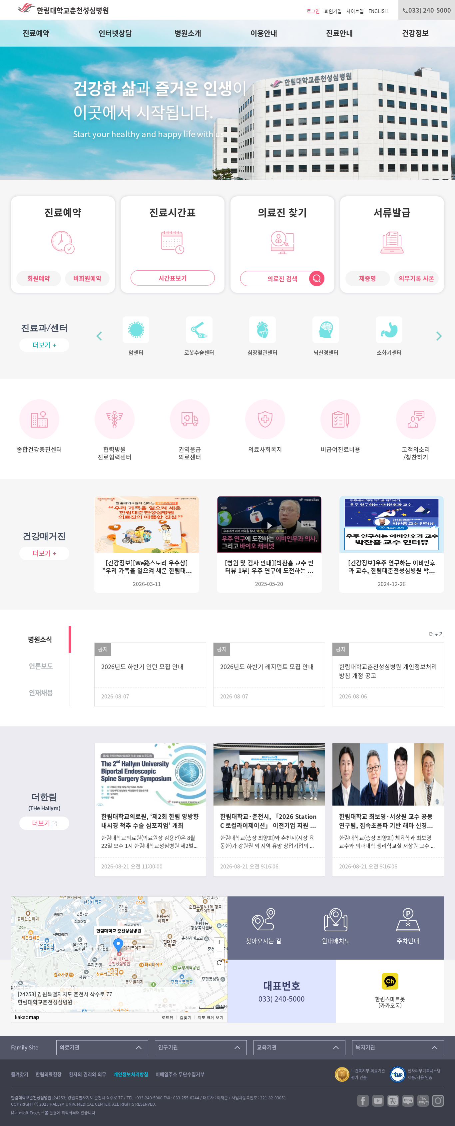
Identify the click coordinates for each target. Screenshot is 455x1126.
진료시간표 (172, 213)
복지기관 (365, 1047)
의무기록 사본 (416, 279)
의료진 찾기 (282, 213)
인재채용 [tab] (41, 692)
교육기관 (267, 1047)
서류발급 (392, 213)
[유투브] (378, 1100)
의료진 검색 (282, 279)
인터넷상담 (115, 33)
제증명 (367, 279)
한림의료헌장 (49, 1074)
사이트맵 (355, 11)
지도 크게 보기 (211, 1017)
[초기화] (219, 962)
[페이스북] (363, 1100)
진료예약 (36, 33)
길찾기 (186, 1017)
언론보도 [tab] (41, 666)
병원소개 (188, 33)
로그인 (313, 11)
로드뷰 (168, 1017)
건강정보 (415, 33)
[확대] (219, 941)
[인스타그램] (438, 1100)
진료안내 (339, 33)
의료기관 (70, 1047)
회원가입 (333, 11)
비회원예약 (87, 279)
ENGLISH (378, 11)
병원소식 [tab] (40, 639)
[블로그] (408, 1100)
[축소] (219, 952)
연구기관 (168, 1047)
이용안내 (263, 33)
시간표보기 (173, 278)
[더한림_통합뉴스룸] (423, 1100)
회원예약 (38, 279)
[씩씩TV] (393, 1100)
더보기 (436, 634)
